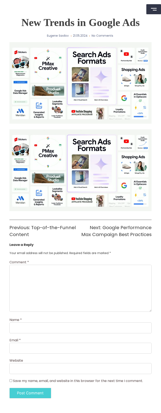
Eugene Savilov (58, 36)
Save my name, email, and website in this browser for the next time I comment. (78, 380)
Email (15, 340)
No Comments (102, 36)
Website (16, 360)
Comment (19, 262)
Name (15, 319)
